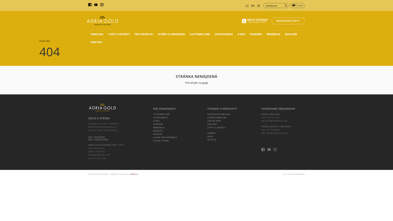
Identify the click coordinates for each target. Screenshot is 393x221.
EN (253, 5)
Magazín (291, 34)
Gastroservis (224, 34)
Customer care (200, 34)
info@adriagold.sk (99, 155)
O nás (241, 34)
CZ (247, 5)
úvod (205, 82)
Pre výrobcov (144, 34)
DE (258, 5)
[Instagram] (101, 5)
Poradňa (256, 34)
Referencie (273, 34)
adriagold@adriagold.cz (102, 127)
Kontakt (97, 42)
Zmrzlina (97, 34)
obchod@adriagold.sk (274, 121)
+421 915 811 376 (256, 22)
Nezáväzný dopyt (288, 21)
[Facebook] (89, 5)
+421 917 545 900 (270, 130)
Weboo (134, 174)
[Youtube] (95, 5)
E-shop (300, 5)
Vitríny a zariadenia (171, 34)
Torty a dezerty (119, 34)
